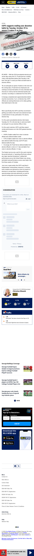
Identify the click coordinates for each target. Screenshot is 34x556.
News (3, 7)
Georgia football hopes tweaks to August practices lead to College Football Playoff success (11, 370)
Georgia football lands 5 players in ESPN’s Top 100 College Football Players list (11, 382)
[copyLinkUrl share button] (15, 54)
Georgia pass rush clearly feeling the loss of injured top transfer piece (10, 393)
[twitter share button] (7, 54)
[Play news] (7, 66)
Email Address (13, 415)
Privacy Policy (14, 533)
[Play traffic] (26, 66)
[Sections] (3, 2)
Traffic (13, 7)
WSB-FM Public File (7, 500)
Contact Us (4, 477)
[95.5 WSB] (17, 2)
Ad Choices (14, 534)
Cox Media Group (11, 531)
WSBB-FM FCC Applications (9, 497)
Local (3, 23)
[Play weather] (16, 66)
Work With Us (5, 479)
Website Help (5, 521)
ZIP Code (5, 415)
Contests (27, 9)
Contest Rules (5, 482)
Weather (8, 7)
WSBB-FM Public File (7, 494)
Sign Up (16, 424)
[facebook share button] (3, 54)
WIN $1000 (4, 12)
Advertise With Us (12, 12)
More (19, 12)
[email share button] (11, 54)
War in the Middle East (7, 9)
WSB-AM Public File (7, 488)
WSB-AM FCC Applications (8, 491)
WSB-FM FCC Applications (8, 503)
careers (27, 534)
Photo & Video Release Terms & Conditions (13, 506)
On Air (17, 7)
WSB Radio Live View (18, 9)
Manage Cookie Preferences (9, 538)
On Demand (23, 7)
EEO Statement (6, 485)
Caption (29, 48)
